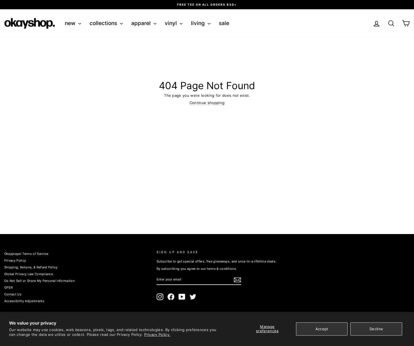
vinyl (171, 23)
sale (224, 23)
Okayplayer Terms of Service (26, 254)
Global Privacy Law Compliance (28, 274)
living (198, 23)
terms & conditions (221, 269)
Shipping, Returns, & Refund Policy (31, 267)
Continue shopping (207, 103)
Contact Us (12, 294)
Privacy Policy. (157, 334)
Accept (321, 329)
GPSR (8, 287)
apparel (141, 23)
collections (104, 23)
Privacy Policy (15, 260)
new (71, 23)
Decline (376, 329)
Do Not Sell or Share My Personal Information (39, 281)
